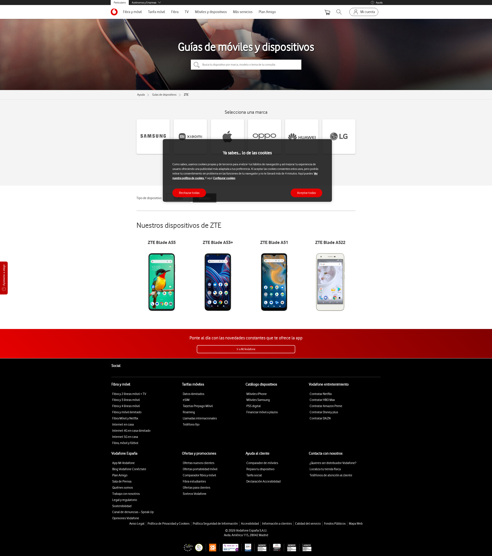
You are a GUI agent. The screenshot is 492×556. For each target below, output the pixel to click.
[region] (247, 170)
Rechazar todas (189, 193)
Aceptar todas (306, 193)
